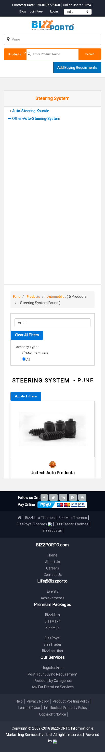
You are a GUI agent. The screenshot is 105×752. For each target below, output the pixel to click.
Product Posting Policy (71, 701)
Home (52, 555)
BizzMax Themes (73, 517)
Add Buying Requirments (77, 67)
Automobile (55, 296)
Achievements (52, 598)
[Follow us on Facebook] (44, 497)
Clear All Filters (27, 335)
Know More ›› (52, 436)
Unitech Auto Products (53, 472)
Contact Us (53, 574)
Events (52, 591)
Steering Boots (52, 408)
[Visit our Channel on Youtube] (82, 497)
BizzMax (53, 621)
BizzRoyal (52, 638)
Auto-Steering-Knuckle (30, 111)
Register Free (52, 667)
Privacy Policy (38, 701)
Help (19, 701)
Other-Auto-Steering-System (36, 118)
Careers (52, 568)
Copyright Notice (52, 714)
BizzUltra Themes (40, 517)
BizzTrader (52, 644)
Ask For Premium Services (53, 687)
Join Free (36, 11)
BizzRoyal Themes (32, 524)
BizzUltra (52, 615)
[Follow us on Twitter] (53, 497)
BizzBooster (52, 530)
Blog (23, 11)
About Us (52, 562)
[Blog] (73, 497)
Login (54, 11)
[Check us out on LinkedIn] (63, 497)
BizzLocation (52, 651)
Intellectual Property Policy (65, 707)
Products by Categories (53, 680)
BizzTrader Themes (72, 524)
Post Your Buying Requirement (52, 674)
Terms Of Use (29, 707)
